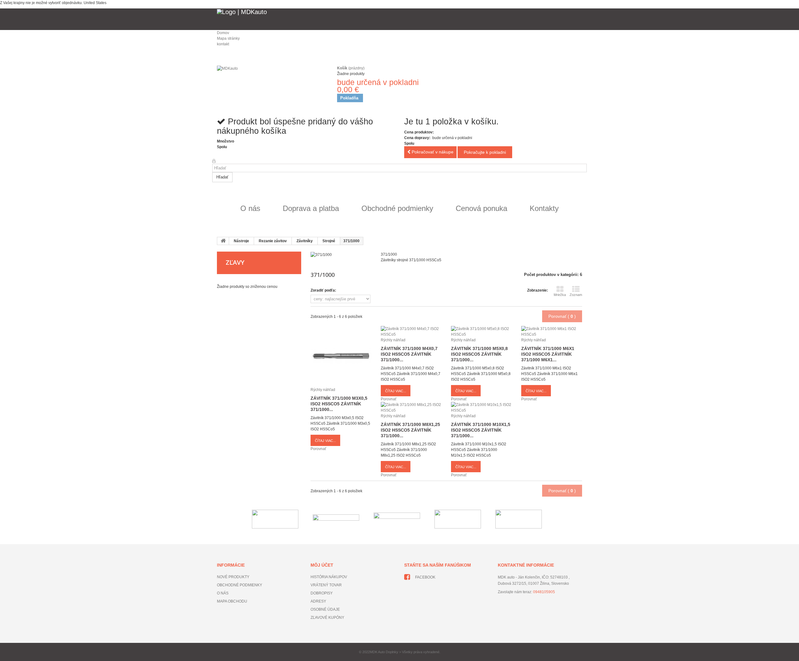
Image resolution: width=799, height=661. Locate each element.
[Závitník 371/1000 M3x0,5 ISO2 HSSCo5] (341, 356)
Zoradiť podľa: (323, 290)
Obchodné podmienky (397, 208)
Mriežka (560, 295)
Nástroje (241, 241)
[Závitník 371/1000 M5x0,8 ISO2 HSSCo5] (481, 331)
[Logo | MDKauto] (399, 19)
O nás (250, 208)
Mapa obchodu (232, 601)
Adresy (318, 601)
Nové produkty (233, 577)
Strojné (328, 241)
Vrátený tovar (326, 585)
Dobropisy (322, 593)
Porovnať (318, 449)
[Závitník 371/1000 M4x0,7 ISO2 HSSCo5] (411, 331)
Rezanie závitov (273, 241)
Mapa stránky (228, 38)
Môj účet (322, 565)
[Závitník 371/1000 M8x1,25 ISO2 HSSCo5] (411, 407)
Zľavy (235, 262)
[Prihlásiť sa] (213, 161)
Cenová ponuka (481, 208)
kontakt (223, 44)
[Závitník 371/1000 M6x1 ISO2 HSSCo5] (551, 331)
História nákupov (329, 577)
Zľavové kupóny (327, 617)
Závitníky (305, 241)
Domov (223, 33)
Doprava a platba (311, 208)
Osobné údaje (325, 609)
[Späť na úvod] (223, 241)
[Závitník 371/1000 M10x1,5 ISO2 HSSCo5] (481, 407)
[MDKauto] (271, 83)
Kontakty (544, 208)
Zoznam (576, 295)
